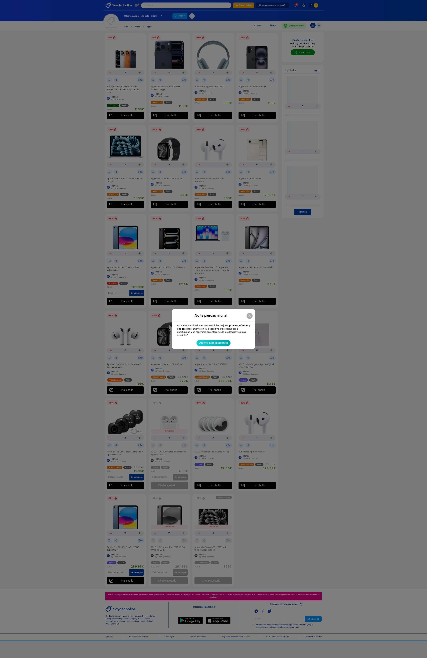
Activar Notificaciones (213, 343)
